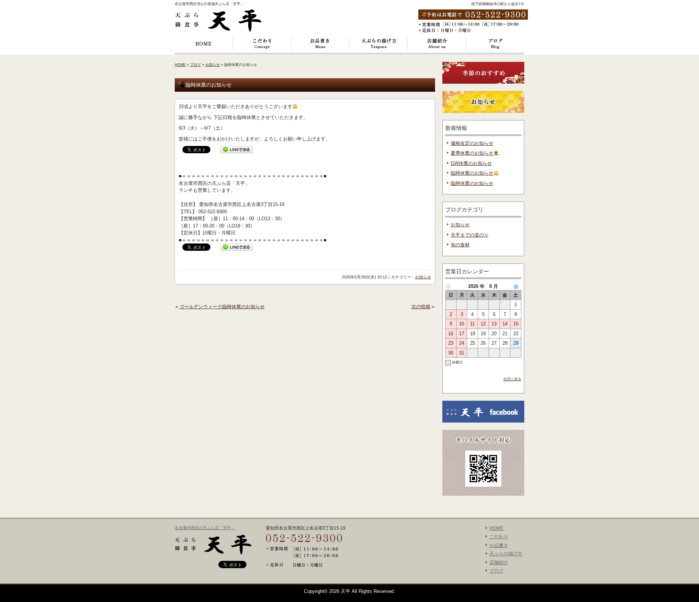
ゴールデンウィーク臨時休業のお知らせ (222, 306)
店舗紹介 (437, 44)
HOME (204, 44)
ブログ (495, 44)
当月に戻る (512, 379)
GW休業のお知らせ (471, 163)
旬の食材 (460, 244)
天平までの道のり (470, 235)
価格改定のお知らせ (472, 143)
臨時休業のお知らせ (472, 173)
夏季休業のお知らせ (472, 153)
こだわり (262, 44)
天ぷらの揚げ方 (379, 44)
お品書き (320, 44)
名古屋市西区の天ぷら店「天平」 (205, 528)
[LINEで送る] (237, 149)
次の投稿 (420, 306)
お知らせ (212, 65)
